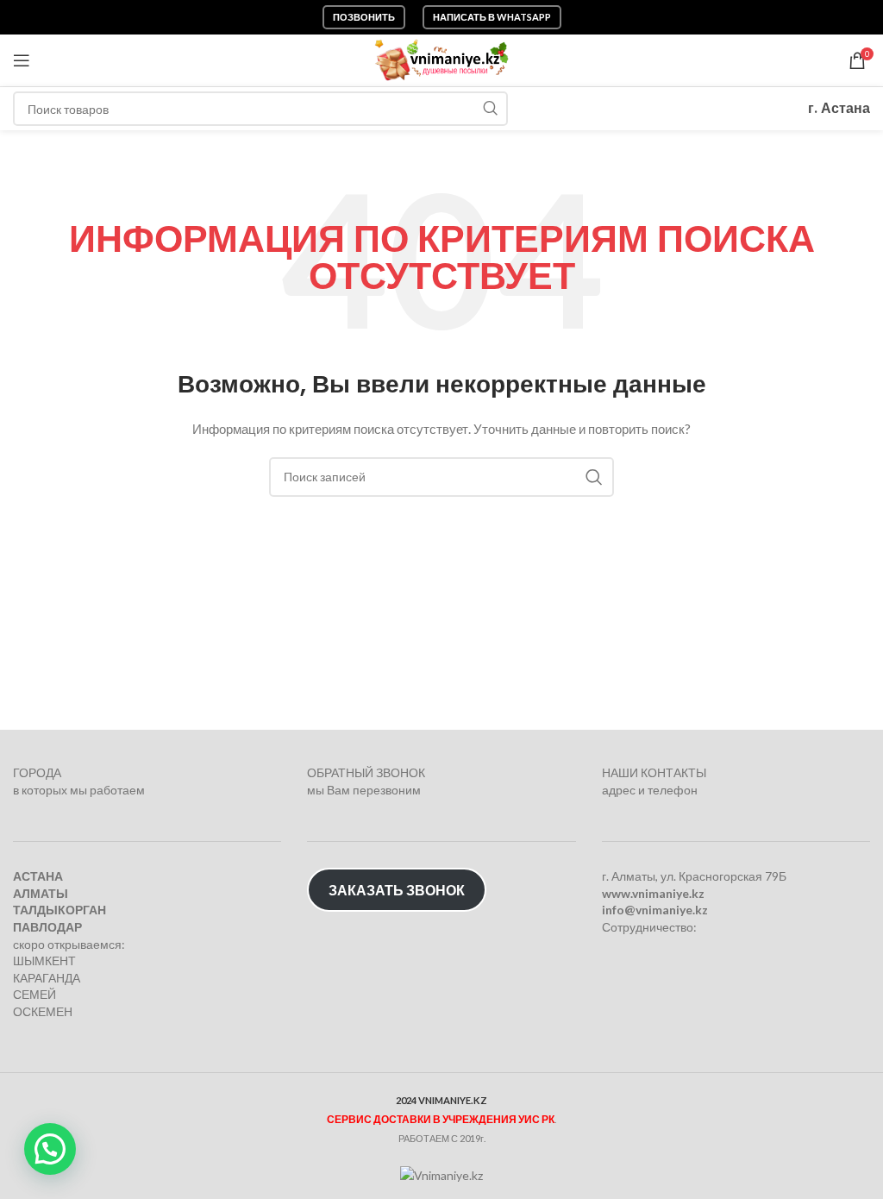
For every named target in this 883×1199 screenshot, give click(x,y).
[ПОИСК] (490, 108)
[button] (50, 1149)
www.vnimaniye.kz (653, 893)
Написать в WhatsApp (492, 16)
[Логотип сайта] (442, 59)
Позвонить (364, 16)
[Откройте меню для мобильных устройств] (21, 60)
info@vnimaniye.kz (655, 909)
